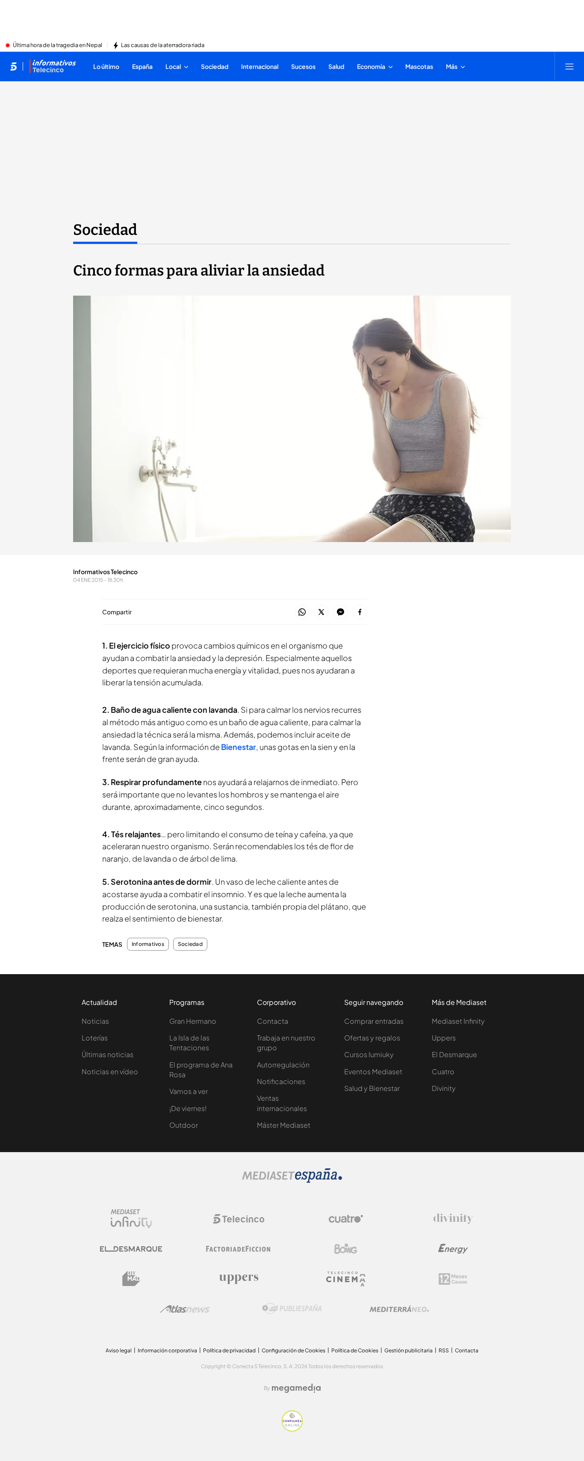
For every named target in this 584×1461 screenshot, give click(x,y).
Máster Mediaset (283, 1124)
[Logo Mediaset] (292, 1180)
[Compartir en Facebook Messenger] (340, 612)
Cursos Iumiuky (369, 1054)
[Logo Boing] (345, 1248)
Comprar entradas (374, 1020)
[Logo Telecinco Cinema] (346, 1279)
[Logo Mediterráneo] (399, 1308)
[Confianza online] (292, 1429)
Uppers (444, 1037)
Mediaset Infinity (458, 1020)
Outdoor (183, 1124)
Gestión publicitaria (408, 1350)
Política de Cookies (354, 1350)
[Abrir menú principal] (569, 66)
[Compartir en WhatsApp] (302, 612)
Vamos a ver (188, 1091)
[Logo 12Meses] (453, 1279)
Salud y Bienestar (372, 1088)
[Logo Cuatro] (346, 1219)
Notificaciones (281, 1081)
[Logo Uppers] (238, 1278)
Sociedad (105, 230)
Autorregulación (283, 1064)
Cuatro (443, 1071)
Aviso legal (119, 1350)
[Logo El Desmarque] (131, 1249)
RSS (444, 1350)
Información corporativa (167, 1350)
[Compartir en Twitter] (321, 612)
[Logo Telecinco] (238, 1219)
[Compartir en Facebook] (359, 612)
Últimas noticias (107, 1054)
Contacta (272, 1020)
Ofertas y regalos (372, 1037)
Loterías (95, 1037)
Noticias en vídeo (110, 1071)
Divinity (444, 1088)
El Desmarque (454, 1054)
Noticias (95, 1020)
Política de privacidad (229, 1350)
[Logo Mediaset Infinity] (131, 1219)
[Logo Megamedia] (296, 1388)
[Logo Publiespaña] (292, 1308)
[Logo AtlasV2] (185, 1309)
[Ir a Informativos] (52, 66)
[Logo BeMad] (131, 1278)
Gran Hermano (192, 1020)
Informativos (148, 944)
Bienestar (238, 747)
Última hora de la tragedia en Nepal (57, 45)
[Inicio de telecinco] (13, 66)
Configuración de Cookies (293, 1350)
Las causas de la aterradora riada (162, 45)
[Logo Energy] (453, 1248)
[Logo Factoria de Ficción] (238, 1248)
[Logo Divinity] (453, 1219)
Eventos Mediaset (373, 1071)
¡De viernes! (187, 1108)
